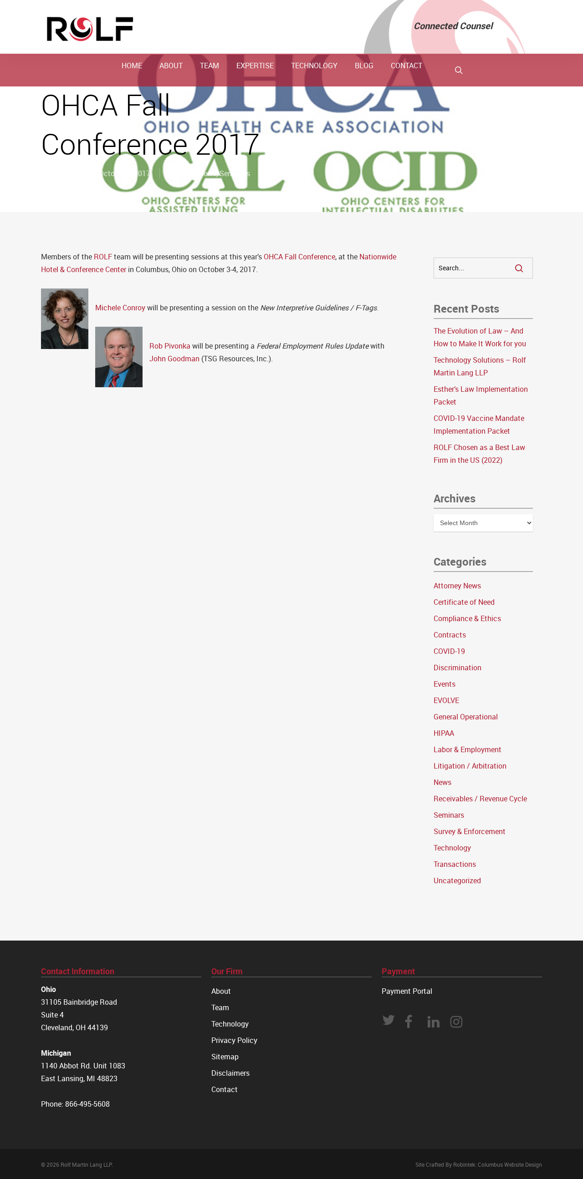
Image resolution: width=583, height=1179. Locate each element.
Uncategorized (457, 880)
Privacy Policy (234, 1040)
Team (220, 1007)
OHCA (273, 257)
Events (444, 684)
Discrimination (457, 668)
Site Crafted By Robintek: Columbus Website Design (478, 1164)
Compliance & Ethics (467, 618)
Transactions (455, 864)
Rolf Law (65, 173)
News (442, 782)
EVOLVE (446, 700)
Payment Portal (407, 991)
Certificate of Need (464, 602)
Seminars (235, 173)
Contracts (450, 635)
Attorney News (192, 173)
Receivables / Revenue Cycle (480, 799)
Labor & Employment (467, 749)
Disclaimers (230, 1073)
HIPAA (444, 733)
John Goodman (174, 359)
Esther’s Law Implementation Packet (481, 395)
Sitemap (225, 1057)
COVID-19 (449, 651)
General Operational (466, 717)
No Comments (508, 136)
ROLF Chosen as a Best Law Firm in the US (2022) (479, 453)
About (221, 991)
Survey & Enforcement (470, 831)
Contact (224, 1089)
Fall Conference (310, 257)
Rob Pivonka (169, 346)
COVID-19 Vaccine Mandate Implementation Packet (479, 424)
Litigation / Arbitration (470, 766)
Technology (452, 848)
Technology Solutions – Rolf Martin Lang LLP (480, 366)
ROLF (104, 257)
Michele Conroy (120, 308)
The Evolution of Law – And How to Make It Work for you (480, 337)
